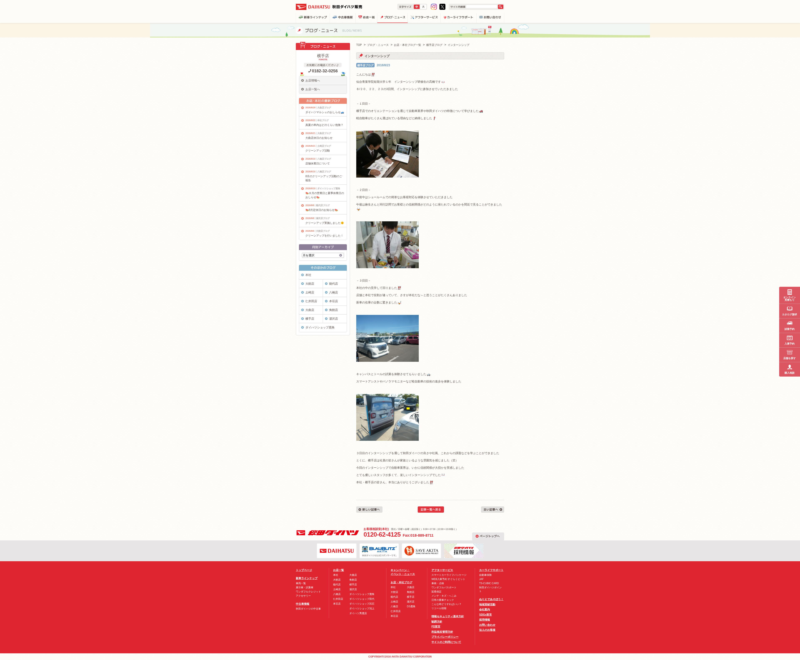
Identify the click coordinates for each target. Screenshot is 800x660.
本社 (308, 275)
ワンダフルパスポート (443, 587)
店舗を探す (789, 358)
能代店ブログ (323, 205)
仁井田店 (311, 301)
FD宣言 (435, 626)
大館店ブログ (323, 231)
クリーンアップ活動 (317, 150)
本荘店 (333, 301)
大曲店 (309, 310)
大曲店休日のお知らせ (318, 137)
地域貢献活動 (487, 604)
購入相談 (790, 372)
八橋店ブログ (324, 159)
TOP (359, 44)
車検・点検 (437, 583)
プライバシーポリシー (445, 636)
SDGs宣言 (485, 614)
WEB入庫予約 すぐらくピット (448, 579)
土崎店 (309, 292)
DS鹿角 (411, 606)
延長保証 (436, 591)
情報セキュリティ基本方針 (447, 616)
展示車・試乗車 (304, 587)
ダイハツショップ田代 (361, 598)
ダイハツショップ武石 (361, 603)
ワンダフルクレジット (308, 591)
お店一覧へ (312, 89)
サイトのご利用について (446, 642)
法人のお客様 (487, 629)
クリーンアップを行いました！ (324, 235)
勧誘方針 (436, 621)
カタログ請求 (789, 314)
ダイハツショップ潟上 (361, 608)
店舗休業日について (317, 163)
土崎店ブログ (324, 146)
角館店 (333, 310)
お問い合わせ (487, 624)
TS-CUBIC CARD (489, 583)
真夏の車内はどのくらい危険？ (324, 124)
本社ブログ (323, 120)
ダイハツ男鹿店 (358, 613)
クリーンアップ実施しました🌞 (324, 222)
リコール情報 (438, 608)
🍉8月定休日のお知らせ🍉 (321, 210)
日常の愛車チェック (442, 600)
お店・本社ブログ (401, 582)
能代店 (333, 283)
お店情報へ (312, 80)
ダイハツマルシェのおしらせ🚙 (324, 112)
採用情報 (484, 619)
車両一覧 (301, 583)
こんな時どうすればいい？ (446, 604)
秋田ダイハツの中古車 (308, 608)
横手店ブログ (365, 65)
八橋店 (333, 292)
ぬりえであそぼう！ (491, 599)
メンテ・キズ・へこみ (443, 595)
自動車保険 (485, 575)
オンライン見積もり (789, 298)
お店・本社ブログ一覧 (407, 44)
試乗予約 (790, 329)
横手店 (309, 318)
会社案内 (484, 609)
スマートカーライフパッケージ (448, 575)
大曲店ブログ (324, 107)
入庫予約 (790, 343)
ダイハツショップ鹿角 (328, 188)
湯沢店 (333, 318)
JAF (481, 579)
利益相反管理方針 (442, 631)
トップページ (304, 570)
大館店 (309, 283)
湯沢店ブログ (323, 218)
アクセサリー (303, 595)
